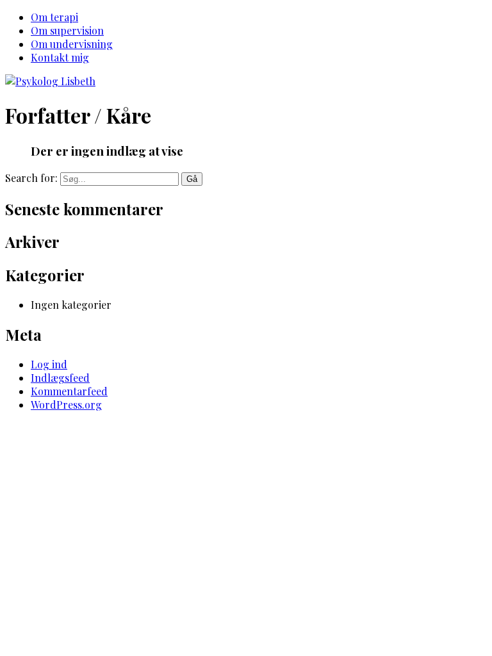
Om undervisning (72, 44)
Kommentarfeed (69, 391)
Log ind (49, 364)
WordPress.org (66, 404)
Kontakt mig (60, 57)
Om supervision (67, 30)
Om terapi (54, 17)
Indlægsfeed (60, 377)
